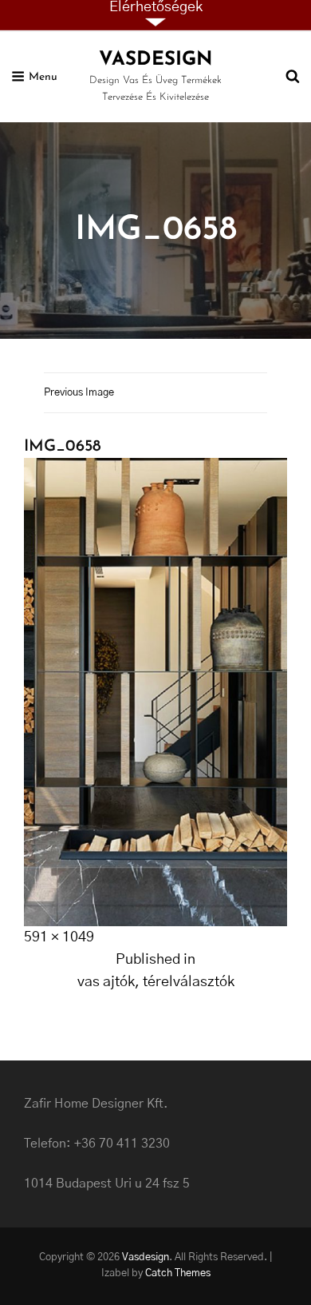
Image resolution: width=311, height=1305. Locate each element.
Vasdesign (155, 60)
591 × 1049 (59, 937)
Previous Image (79, 393)
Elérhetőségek (156, 7)
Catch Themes (178, 1273)
